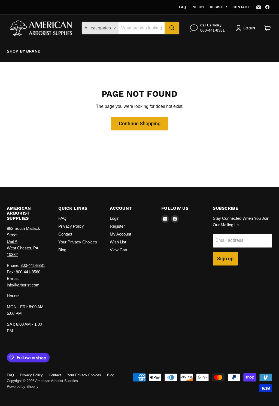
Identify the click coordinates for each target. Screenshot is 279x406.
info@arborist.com (23, 285)
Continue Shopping (139, 123)
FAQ (182, 7)
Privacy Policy (71, 226)
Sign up (225, 258)
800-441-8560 (28, 272)
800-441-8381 (32, 265)
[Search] (172, 28)
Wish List (118, 242)
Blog (62, 250)
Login (114, 218)
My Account (120, 234)
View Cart (118, 250)
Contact (240, 7)
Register (218, 7)
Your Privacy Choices (77, 242)
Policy (198, 7)
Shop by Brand (24, 51)
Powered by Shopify (22, 386)
